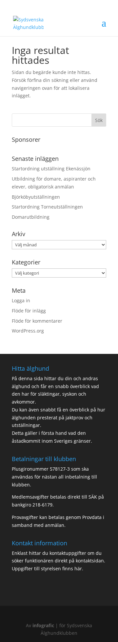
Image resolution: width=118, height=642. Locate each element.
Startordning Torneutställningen (47, 207)
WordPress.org (28, 331)
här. (78, 568)
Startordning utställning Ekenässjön (51, 168)
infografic (43, 625)
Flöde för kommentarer (37, 321)
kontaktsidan (90, 560)
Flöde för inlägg (29, 311)
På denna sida (28, 378)
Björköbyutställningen (36, 197)
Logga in (21, 300)
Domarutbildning (30, 217)
